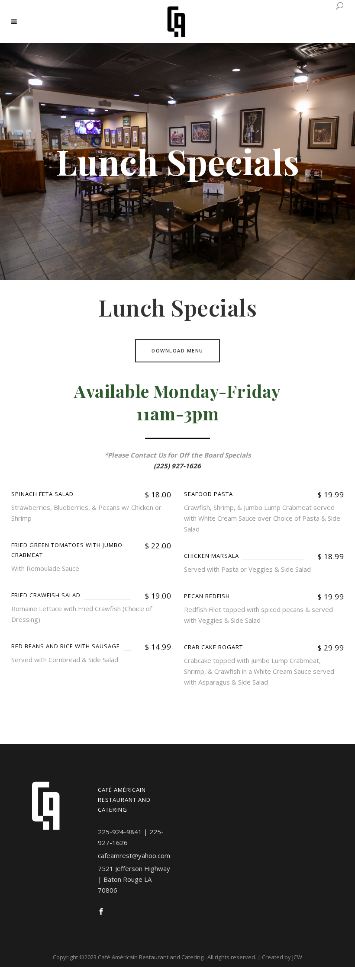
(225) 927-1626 (177, 465)
